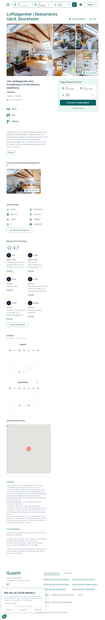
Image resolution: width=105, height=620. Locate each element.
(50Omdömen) (17, 100)
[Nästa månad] (37, 382)
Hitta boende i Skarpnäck (54, 589)
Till (84, 87)
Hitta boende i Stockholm (83, 589)
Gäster (67, 94)
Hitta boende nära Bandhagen (56, 584)
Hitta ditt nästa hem (51, 573)
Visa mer (10, 271)
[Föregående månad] (8, 344)
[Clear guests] (69, 4)
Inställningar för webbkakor (61, 602)
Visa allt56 (17, 325)
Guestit (46, 595)
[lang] (80, 4)
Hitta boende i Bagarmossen (84, 584)
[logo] (8, 4)
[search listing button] (74, 4)
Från (66, 87)
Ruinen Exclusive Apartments (56, 579)
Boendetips (68, 573)
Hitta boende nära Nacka (83, 579)
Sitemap (46, 602)
